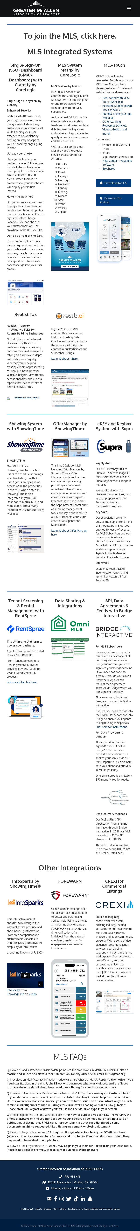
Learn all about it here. (64, 358)
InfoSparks (13, 990)
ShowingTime (15, 994)
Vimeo (33, 994)
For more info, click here (22, 682)
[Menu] (129, 8)
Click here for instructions (111, 727)
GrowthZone (112, 1226)
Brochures (108, 168)
